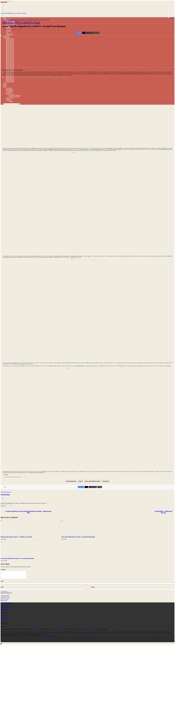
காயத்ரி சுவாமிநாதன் (71, 481)
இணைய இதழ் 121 (30, 624)
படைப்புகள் (5, 25)
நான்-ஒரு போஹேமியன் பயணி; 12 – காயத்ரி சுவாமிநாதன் (78, 537)
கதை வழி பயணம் (5, 598)
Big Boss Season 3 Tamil (5, 624)
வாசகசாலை (13, 29)
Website (93, 587)
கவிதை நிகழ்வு (4, 600)
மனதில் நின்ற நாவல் (5, 597)
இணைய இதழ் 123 (18, 19)
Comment (3, 569)
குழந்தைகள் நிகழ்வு (5, 595)
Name (2, 581)
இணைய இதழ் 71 (10, 68)
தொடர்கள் (8, 31)
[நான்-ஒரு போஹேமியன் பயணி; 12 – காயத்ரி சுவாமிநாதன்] (90, 534)
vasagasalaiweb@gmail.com (59, 629)
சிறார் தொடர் (75, 624)
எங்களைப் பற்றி (6, 19)
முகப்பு (4, 17)
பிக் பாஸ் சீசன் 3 (107, 624)
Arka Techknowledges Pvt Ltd (49, 635)
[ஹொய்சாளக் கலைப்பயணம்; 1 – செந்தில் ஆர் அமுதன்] (30, 534)
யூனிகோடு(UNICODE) (91, 629)
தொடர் (80, 481)
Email (2, 587)
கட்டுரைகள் (3, 617)
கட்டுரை (50, 624)
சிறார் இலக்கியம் (68, 624)
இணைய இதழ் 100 (22, 624)
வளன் (113, 624)
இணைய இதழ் (10, 19)
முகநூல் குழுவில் (36, 629)
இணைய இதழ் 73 (10, 70)
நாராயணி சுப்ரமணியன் (99, 624)
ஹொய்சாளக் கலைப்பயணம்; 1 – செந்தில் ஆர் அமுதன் (16, 537)
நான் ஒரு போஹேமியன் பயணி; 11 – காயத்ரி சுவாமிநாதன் (17, 558)
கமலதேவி (55, 624)
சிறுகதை (80, 624)
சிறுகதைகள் (3, 619)
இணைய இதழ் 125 (39, 624)
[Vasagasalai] (171, 17)
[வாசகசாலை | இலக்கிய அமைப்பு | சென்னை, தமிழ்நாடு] (14, 13)
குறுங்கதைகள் (9, 27)
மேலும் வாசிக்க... (43, 634)
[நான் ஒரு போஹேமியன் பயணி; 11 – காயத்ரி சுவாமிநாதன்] (30, 555)
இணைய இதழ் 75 (14, 624)
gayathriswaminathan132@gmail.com (13, 476)
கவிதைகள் (3, 615)
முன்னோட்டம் (9, 35)
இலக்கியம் (46, 624)
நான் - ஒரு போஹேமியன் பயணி (93, 481)
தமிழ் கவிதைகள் (86, 624)
